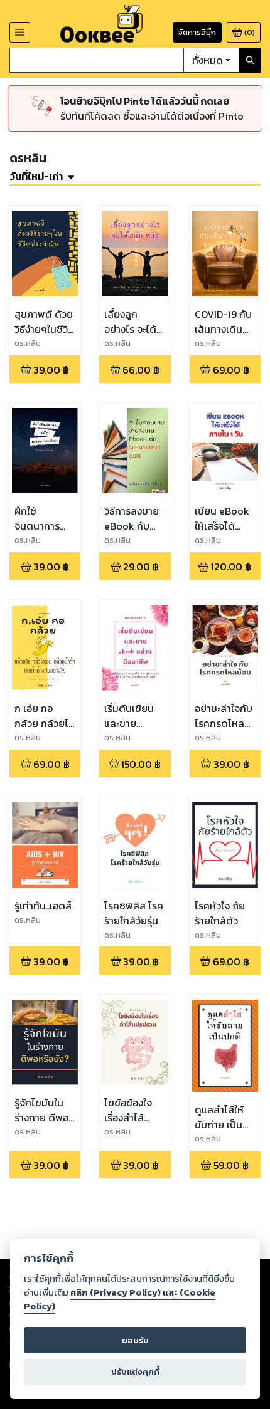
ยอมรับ (135, 1340)
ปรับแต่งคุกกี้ (135, 1372)
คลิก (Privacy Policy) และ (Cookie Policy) (119, 1299)
